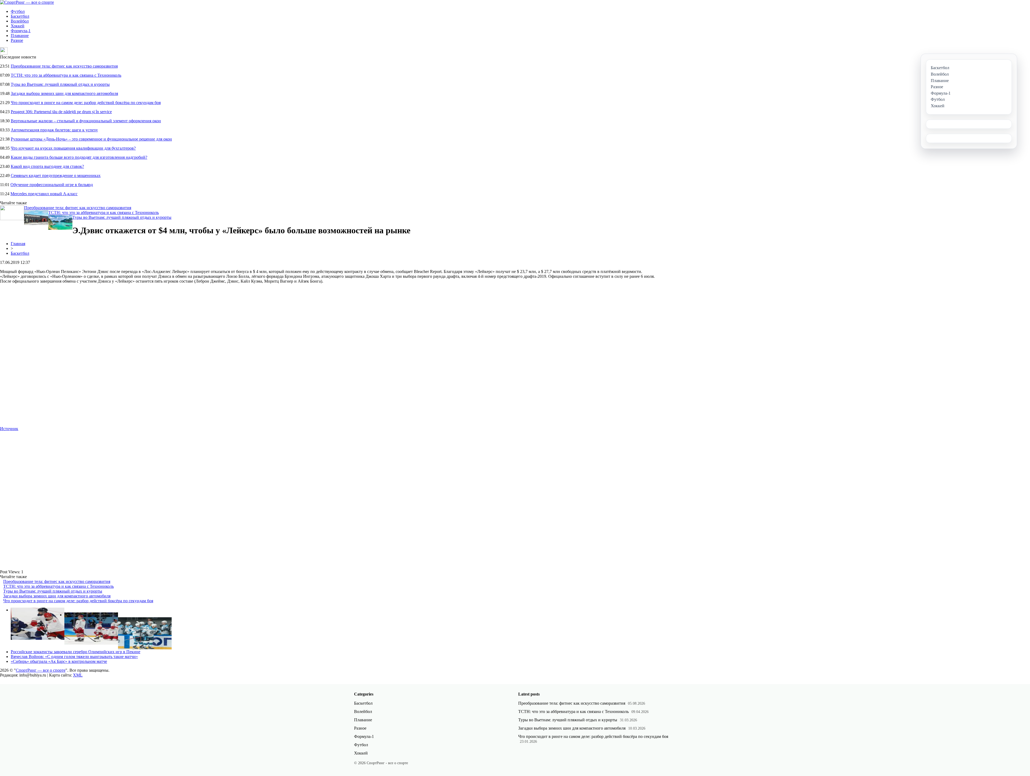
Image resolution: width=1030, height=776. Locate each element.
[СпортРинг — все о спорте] (27, 2)
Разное (17, 40)
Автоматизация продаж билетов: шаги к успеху (54, 130)
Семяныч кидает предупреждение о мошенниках (56, 175)
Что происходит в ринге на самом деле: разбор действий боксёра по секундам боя (86, 102)
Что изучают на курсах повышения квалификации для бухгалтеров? (73, 148)
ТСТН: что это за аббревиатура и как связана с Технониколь (66, 75)
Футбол (18, 11)
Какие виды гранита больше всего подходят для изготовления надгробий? (79, 157)
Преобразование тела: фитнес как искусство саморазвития (64, 66)
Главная (18, 243)
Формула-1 (21, 30)
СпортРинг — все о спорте (40, 670)
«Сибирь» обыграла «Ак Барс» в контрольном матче (59, 661)
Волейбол (20, 21)
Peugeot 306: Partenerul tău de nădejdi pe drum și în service (61, 111)
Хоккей (17, 26)
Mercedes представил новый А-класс (44, 193)
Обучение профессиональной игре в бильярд (51, 184)
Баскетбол (20, 16)
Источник (9, 428)
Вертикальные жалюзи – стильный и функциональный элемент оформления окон (86, 121)
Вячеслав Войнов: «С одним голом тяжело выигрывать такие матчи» (74, 656)
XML (78, 675)
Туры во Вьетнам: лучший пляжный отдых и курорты (60, 84)
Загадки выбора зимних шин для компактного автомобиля (64, 93)
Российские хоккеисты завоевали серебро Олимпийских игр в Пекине (75, 651)
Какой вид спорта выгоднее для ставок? (47, 166)
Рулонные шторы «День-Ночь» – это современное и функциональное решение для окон (91, 139)
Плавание (20, 35)
